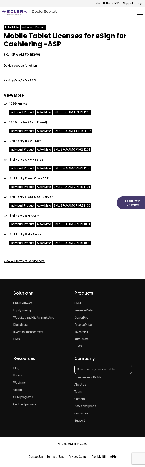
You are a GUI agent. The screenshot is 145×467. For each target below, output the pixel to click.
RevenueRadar (83, 310)
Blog (16, 368)
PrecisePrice (83, 324)
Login (140, 3)
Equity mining (22, 310)
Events (17, 375)
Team (78, 392)
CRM (77, 303)
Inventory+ (81, 332)
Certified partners (24, 404)
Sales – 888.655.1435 (107, 3)
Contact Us (36, 456)
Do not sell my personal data (96, 369)
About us (80, 384)
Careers (79, 399)
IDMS (78, 346)
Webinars (19, 382)
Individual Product (33, 27)
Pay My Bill (98, 456)
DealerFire (81, 317)
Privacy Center (78, 456)
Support (128, 3)
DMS (16, 339)
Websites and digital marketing (33, 317)
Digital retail (21, 324)
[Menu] (140, 12)
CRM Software (22, 303)
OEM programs (23, 397)
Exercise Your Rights (88, 377)
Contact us (81, 413)
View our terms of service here (24, 261)
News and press (85, 406)
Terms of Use (56, 456)
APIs (113, 456)
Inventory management (28, 332)
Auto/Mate (12, 27)
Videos (18, 390)
